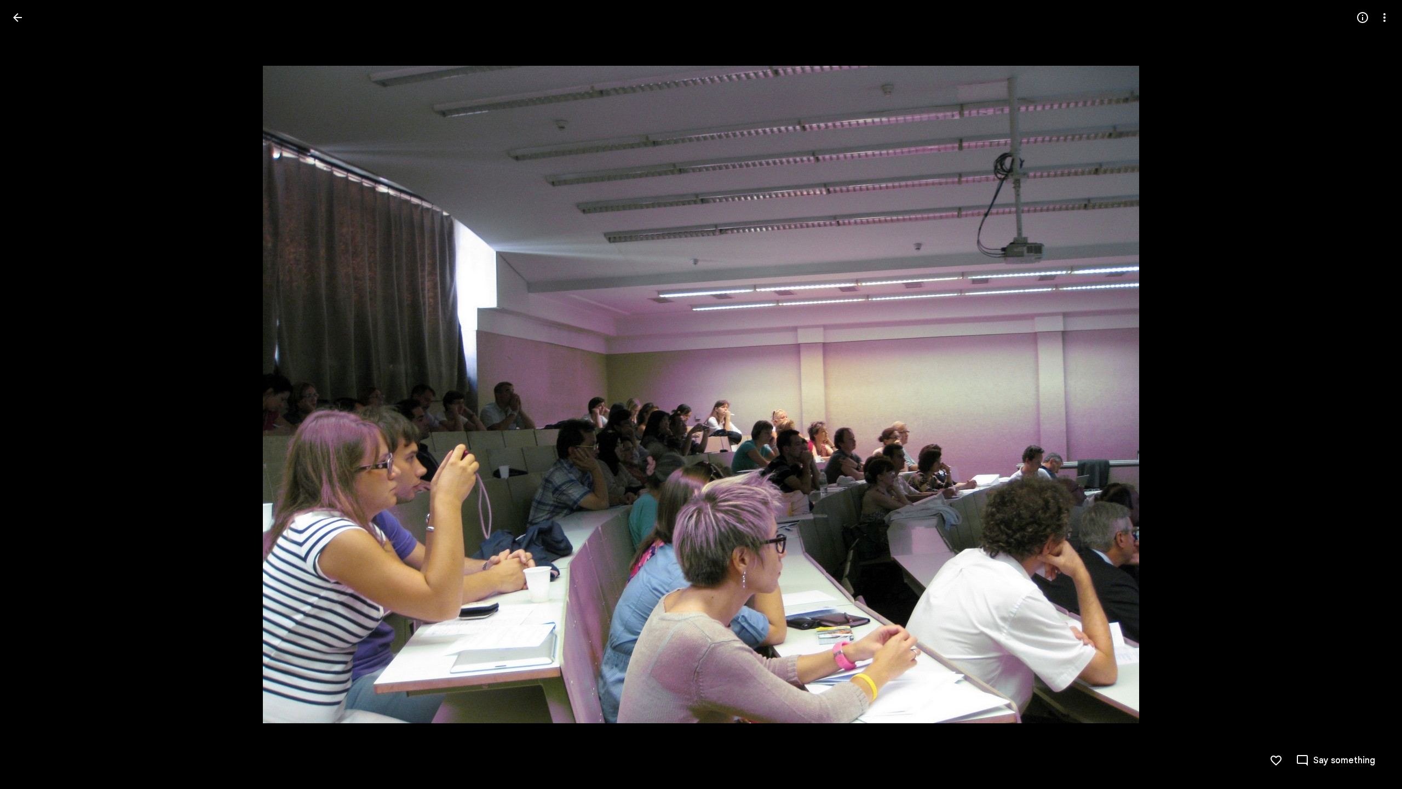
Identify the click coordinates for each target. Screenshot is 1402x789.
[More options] (1384, 17)
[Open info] (1363, 17)
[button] (30, 394)
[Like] (1276, 760)
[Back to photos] (17, 17)
